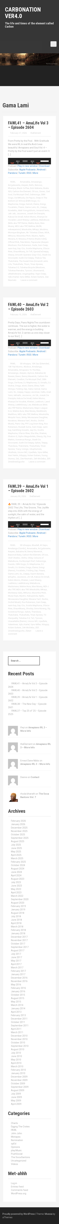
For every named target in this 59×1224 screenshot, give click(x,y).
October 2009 (18, 1083)
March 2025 (17, 858)
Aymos (30, 373)
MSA (47, 232)
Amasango (36, 182)
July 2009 (16, 1093)
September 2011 (20, 1025)
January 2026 (18, 824)
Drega (22, 204)
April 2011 (16, 1029)
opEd (13, 1143)
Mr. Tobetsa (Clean (35, 232)
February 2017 (18, 971)
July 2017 (16, 954)
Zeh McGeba (40, 458)
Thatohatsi (13, 261)
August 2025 (17, 841)
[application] (29, 161)
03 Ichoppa (25, 363)
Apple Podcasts (27, 169)
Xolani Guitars (37, 277)
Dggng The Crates (20, 1126)
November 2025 (19, 831)
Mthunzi (12, 236)
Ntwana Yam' (24, 420)
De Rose (18, 382)
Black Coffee (23, 188)
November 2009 (19, 1080)
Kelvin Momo (30, 217)
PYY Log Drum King (34, 423)
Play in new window (28, 166)
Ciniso (42, 191)
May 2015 (16, 1001)
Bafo (31, 185)
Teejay (44, 442)
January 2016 (18, 991)
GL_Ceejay (41, 207)
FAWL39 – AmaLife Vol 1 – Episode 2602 (28, 488)
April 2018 (16, 923)
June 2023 (16, 885)
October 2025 (18, 834)
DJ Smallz (42, 382)
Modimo (44, 229)
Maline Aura (33, 223)
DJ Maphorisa (30, 382)
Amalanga (37, 366)
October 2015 (18, 995)
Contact (35, 777)
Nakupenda (32, 596)
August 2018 (17, 913)
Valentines (13, 624)
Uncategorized (18, 1160)
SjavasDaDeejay (40, 251)
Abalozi (27, 366)
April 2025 (16, 855)
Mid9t (38, 226)
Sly (44, 436)
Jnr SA (35, 395)
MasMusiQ (41, 411)
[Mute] (38, 161)
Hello (43, 392)
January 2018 (18, 933)
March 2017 (17, 967)
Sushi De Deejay (26, 258)
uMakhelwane (14, 274)
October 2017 (18, 943)
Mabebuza (35, 583)
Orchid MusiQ (14, 602)
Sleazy (11, 255)
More (35, 173)
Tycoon (28, 270)
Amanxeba (25, 182)
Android (41, 169)
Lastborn (39, 401)
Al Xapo (44, 545)
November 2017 (19, 940)
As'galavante (14, 185)
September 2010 (20, 1046)
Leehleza (34, 220)
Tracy (18, 449)
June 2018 (16, 919)
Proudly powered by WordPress (18, 1214)
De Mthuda (19, 198)
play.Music (16, 1150)
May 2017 (16, 960)
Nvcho (34, 420)
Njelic (41, 236)
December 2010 (19, 1035)
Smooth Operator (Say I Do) (28, 255)
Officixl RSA (13, 242)
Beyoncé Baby (14, 555)
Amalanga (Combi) (17, 548)
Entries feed (17, 1186)
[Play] (12, 161)
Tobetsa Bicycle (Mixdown (32, 267)
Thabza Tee (40, 258)
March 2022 (17, 896)
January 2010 (18, 1073)
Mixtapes (15, 1136)
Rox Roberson (24, 245)
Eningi (43, 204)
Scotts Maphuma (34, 248)
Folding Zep (21, 389)
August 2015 (17, 998)
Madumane (28, 408)
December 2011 (19, 1018)
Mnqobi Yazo (14, 417)
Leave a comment (29, 280)
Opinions (15, 1147)
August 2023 (17, 879)
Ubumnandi (38, 270)
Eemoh (29, 204)
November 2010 (19, 1039)
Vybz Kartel (13, 277)
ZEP (48, 458)
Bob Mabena (36, 188)
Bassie (11, 376)
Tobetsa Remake (16, 270)
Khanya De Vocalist (17, 401)
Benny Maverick (29, 376)
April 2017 (16, 964)
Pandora (12, 173)
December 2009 (19, 1076)
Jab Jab (12, 213)
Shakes (42, 433)
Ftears (21, 207)
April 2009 (16, 1104)
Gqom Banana (37, 574)
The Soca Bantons (20, 1157)
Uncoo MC (22, 452)
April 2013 (16, 1012)
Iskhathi (17, 395)
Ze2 (17, 458)
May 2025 (16, 851)
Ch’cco (35, 191)
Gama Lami (30, 207)
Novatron (12, 420)
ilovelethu (12, 210)
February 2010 (18, 1070)
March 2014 (17, 1005)
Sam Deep (43, 245)
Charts (14, 1123)
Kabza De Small (15, 217)
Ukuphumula (35, 449)
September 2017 (20, 947)
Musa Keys (13, 596)
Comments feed (19, 1190)
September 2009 (20, 1087)
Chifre (24, 558)
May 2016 (16, 984)
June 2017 (16, 957)
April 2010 (16, 1063)
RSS (29, 173)
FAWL (13, 182)
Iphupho (12, 577)
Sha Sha (34, 433)
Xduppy (22, 455)
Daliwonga (35, 194)
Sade (34, 245)
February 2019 (18, 906)
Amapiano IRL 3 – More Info (35, 764)
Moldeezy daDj (15, 593)
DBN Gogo (21, 564)
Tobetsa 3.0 (13, 267)
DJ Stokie (20, 567)
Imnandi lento (42, 210)
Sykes (37, 442)
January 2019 (18, 909)
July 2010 (16, 1053)
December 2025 (19, 827)
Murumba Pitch (24, 236)
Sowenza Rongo (23, 439)
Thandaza (12, 446)
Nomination (17, 1140)
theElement (35, 133)
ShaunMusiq (19, 251)
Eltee (36, 385)
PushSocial (16, 1154)
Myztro (35, 236)
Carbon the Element (21, 191)
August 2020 (17, 902)
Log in (14, 1183)
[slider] (44, 161)
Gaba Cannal (34, 389)
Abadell (35, 545)
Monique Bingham (16, 232)
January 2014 (18, 1008)
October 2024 (18, 865)
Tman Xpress (36, 264)
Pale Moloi (25, 242)
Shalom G (12, 436)
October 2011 (18, 1022)
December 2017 (19, 937)
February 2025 (18, 862)
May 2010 (16, 1059)
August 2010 (17, 1049)
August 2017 (17, 950)
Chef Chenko (14, 558)
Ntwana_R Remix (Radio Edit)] (32, 239)
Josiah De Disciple (36, 213)
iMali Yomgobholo (26, 210)
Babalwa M (40, 373)
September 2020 (20, 899)
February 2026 (18, 821)
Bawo (18, 376)
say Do (33, 430)
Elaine (36, 204)
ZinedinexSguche (16, 461)
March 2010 (17, 1066)
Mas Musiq (30, 411)
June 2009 (16, 1097)
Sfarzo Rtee (24, 433)
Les (29, 404)
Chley (30, 558)
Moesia (48, 1214)
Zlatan (28, 631)
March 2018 (17, 926)
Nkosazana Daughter (37, 417)
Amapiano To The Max (29, 370)
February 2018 (18, 930)
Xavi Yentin (13, 455)
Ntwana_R (13, 239)
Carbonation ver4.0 (23, 12)
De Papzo (30, 198)
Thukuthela (18, 264)
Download (44, 166)
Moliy (24, 417)
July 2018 (16, 916)
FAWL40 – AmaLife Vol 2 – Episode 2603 (28, 307)
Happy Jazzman (32, 392)
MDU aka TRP (21, 226)
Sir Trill (29, 251)
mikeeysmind (14, 229)
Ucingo (25, 449)
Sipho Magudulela (26, 436)
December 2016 (19, 977)
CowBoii (20, 379)
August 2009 (17, 1090)
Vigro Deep (40, 274)
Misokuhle (26, 229)
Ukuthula (12, 452)
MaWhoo (12, 414)
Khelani (30, 401)
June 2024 (16, 872)
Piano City (19, 423)
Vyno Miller (25, 277)
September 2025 (20, 838)
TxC (32, 618)
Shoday (29, 608)
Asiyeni (24, 185)
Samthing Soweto (20, 430)
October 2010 (18, 1042)
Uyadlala (32, 452)
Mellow (31, 226)
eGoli (24, 385)
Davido (11, 564)
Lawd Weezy (23, 220)
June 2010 (16, 1056)
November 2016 (19, 981)
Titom (26, 264)
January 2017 (18, 974)
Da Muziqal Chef (21, 194)
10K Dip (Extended (40, 363)
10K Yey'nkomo (15, 366)
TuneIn (21, 173)
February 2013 (18, 1015)
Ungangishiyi (28, 274)
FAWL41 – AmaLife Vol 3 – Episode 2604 (28, 125)
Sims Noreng (40, 608)
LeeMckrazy (21, 404)
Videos (14, 1164)
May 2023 (16, 889)
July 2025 (16, 844)
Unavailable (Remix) (17, 621)
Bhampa (12, 188)
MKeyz (35, 229)
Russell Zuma (24, 427)
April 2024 (16, 875)
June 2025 (16, 848)
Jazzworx (21, 213)
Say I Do (21, 248)
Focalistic (12, 207)
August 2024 (17, 868)
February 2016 (18, 988)
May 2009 (16, 1100)
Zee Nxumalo (26, 458)
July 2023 (16, 882)
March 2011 (17, 1032)
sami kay (12, 248)
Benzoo (38, 185)
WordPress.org (18, 1193)
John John (16, 1133)
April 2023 (16, 892)
